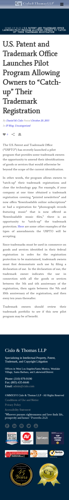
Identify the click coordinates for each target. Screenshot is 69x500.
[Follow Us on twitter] (28, 426)
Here (21, 226)
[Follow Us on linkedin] (14, 426)
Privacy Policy (13, 404)
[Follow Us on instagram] (21, 426)
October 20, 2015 (40, 120)
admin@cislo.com (23, 386)
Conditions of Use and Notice (22, 400)
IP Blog (17, 28)
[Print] (21, 134)
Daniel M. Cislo (14, 120)
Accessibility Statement (18, 409)
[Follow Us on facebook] (7, 426)
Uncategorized (22, 125)
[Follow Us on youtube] (36, 426)
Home (8, 28)
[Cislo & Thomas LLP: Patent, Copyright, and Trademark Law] (34, 15)
